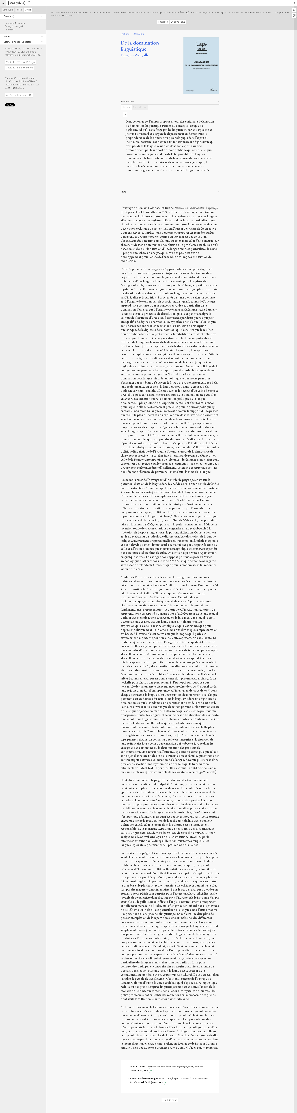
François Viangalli (14, 26)
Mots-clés (139, 107)
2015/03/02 (139, 33)
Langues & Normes (15, 23)
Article (28, 9)
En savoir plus (178, 21)
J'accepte (163, 21)
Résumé (126, 107)
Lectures (125, 33)
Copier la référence (20, 62)
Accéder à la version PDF (19, 95)
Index (19, 9)
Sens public (8, 9)
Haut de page (170, 1099)
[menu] (3, 3)
